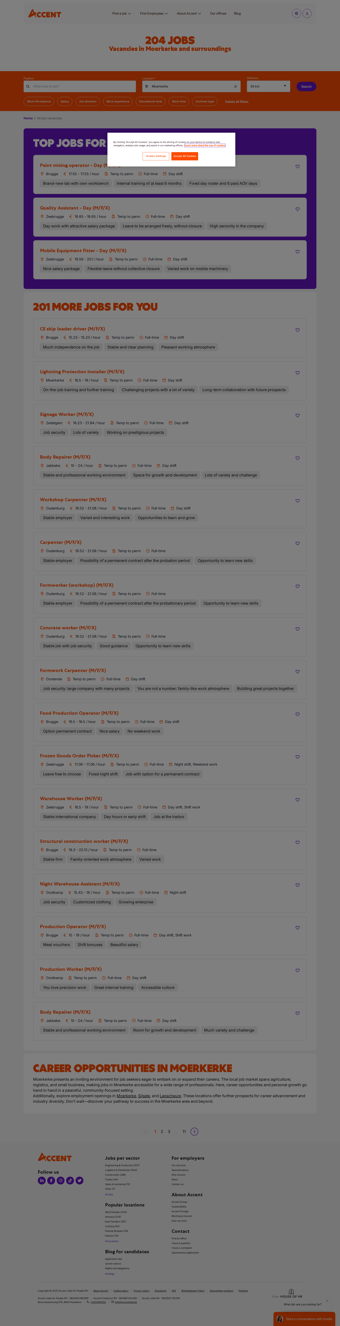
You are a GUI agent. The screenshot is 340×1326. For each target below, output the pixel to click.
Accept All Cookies (185, 156)
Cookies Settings (156, 156)
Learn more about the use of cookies (205, 145)
